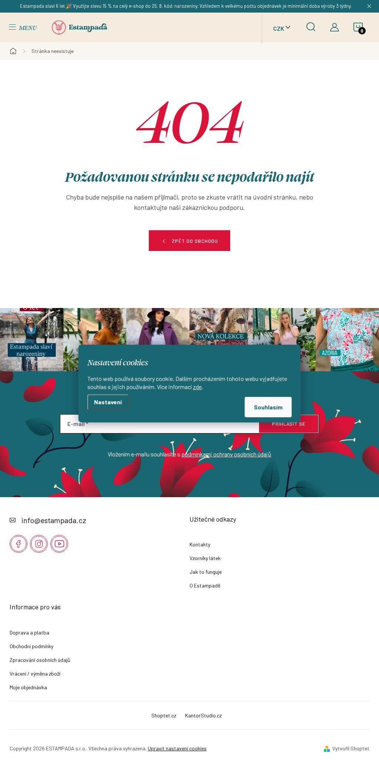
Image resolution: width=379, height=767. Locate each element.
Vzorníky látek (205, 558)
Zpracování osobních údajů (40, 660)
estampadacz (39, 544)
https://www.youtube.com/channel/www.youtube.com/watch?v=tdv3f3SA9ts (59, 544)
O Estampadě (205, 585)
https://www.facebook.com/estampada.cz (18, 544)
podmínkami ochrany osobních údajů (226, 454)
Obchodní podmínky (31, 646)
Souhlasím (268, 407)
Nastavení (108, 401)
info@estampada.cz (53, 520)
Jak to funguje (206, 572)
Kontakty (200, 544)
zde (197, 386)
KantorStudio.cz (203, 715)
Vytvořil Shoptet (350, 748)
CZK (278, 28)
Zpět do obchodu (195, 241)
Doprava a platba (29, 632)
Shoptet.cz (163, 715)
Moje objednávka (28, 687)
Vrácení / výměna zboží (35, 673)
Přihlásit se (288, 424)
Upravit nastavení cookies (177, 748)
